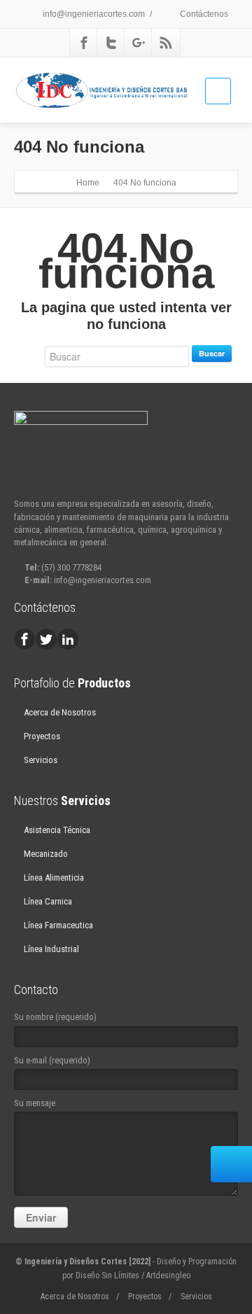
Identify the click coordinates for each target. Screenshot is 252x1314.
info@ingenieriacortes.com (93, 14)
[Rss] (166, 43)
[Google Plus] (139, 43)
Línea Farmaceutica (58, 925)
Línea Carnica (48, 901)
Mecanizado (46, 853)
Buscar (212, 353)
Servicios (40, 760)
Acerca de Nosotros (60, 712)
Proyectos (42, 736)
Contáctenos (203, 14)
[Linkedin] (67, 639)
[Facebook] (84, 43)
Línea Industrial (51, 949)
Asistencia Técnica (57, 830)
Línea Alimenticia (54, 877)
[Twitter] (111, 43)
